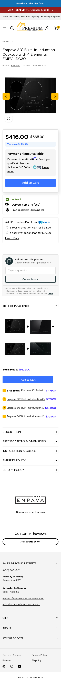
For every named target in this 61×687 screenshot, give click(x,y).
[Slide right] (54, 96)
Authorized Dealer (10, 16)
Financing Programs (50, 16)
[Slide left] (6, 96)
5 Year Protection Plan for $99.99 (30, 233)
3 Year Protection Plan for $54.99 (30, 227)
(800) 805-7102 (12, 570)
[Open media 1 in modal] (30, 96)
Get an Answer (30, 279)
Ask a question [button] (30, 541)
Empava (15, 65)
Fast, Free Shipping (30, 16)
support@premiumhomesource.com (23, 597)
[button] (4, 28)
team (50, 293)
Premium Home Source (34, 677)
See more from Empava (30, 512)
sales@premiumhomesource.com (21, 604)
